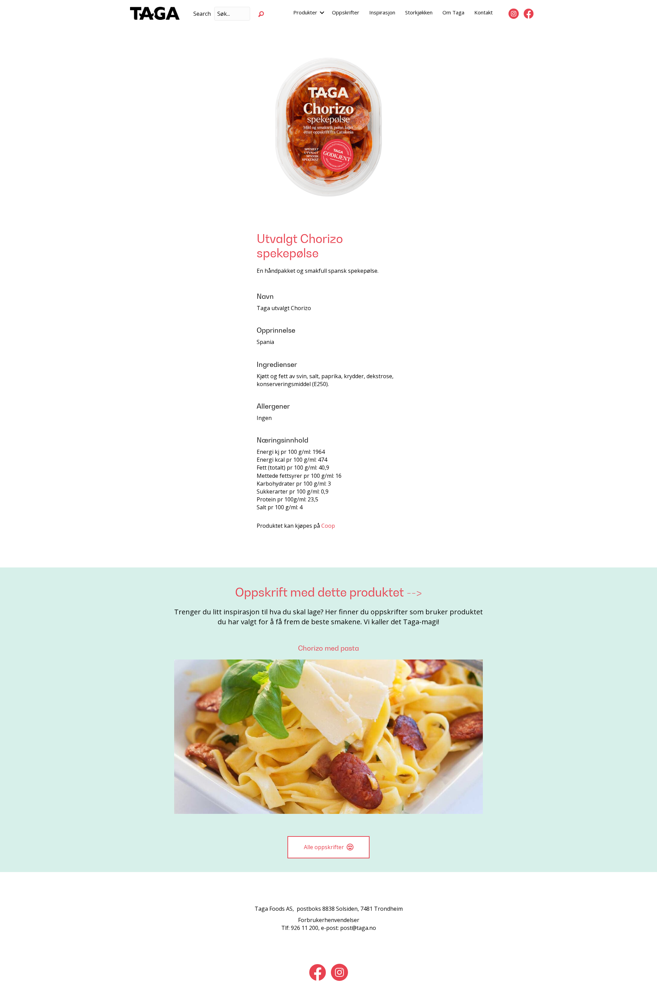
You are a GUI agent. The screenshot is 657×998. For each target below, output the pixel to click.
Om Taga (453, 12)
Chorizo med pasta (328, 648)
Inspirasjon (382, 12)
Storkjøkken (419, 12)
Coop (328, 525)
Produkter (305, 12)
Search (202, 13)
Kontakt (483, 12)
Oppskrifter (345, 12)
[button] (261, 14)
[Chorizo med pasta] (328, 736)
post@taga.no (358, 928)
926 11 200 (304, 928)
